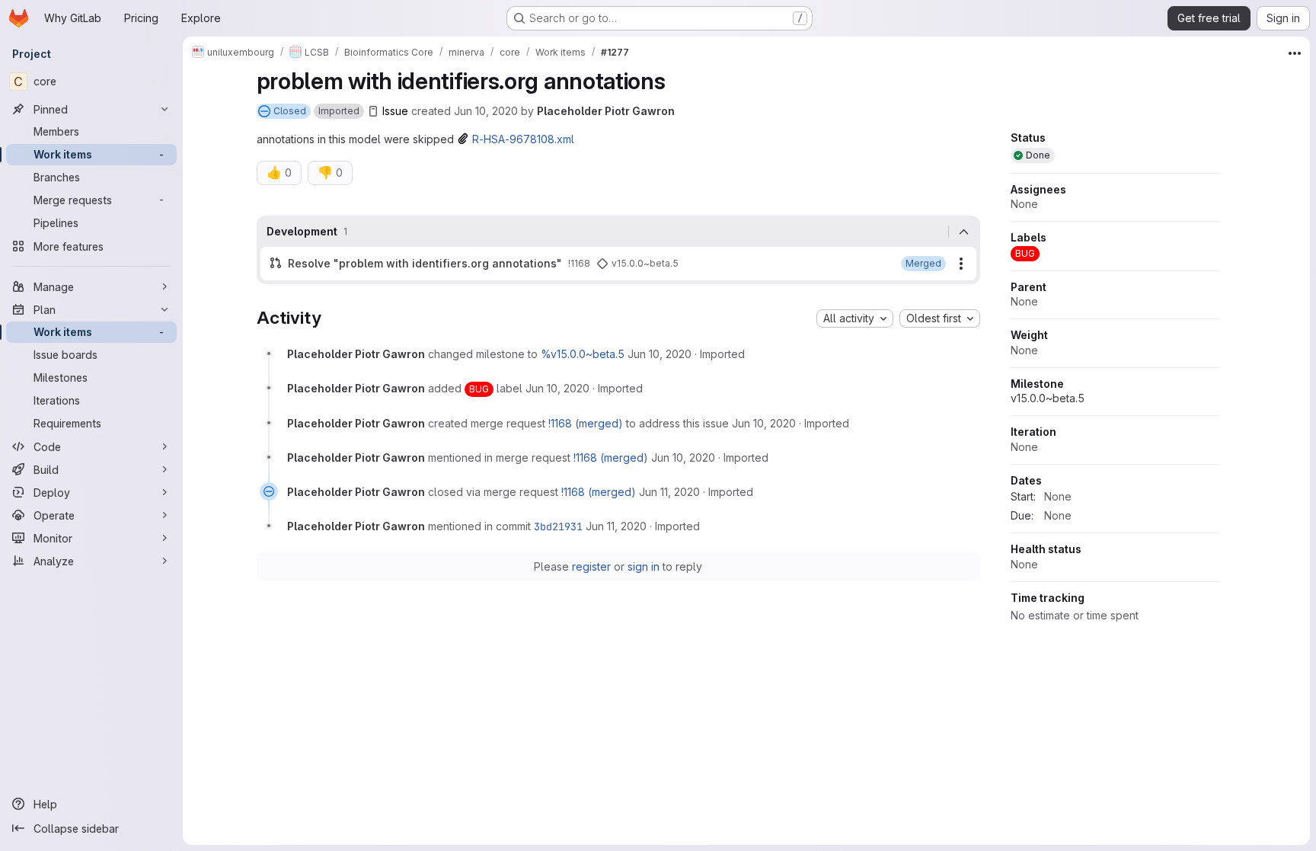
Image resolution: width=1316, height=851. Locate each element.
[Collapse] (964, 231)
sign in (644, 566)
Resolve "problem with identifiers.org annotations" (425, 263)
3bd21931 (558, 526)
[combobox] (854, 318)
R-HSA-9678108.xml (523, 139)
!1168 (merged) (585, 423)
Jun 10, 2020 (486, 110)
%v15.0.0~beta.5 (582, 353)
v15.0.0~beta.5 (1047, 398)
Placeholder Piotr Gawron (606, 110)
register (591, 566)
